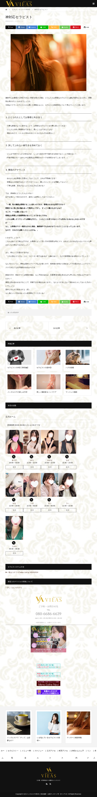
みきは (49, 460)
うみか (14, 546)
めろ (32, 460)
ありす (14, 460)
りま (32, 503)
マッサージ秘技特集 (44, 738)
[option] (18, 726)
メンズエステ (19, 21)
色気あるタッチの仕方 (75, 738)
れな (14, 503)
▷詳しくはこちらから (13, 587)
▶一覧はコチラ (11, 572)
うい (67, 503)
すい (49, 503)
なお (67, 460)
